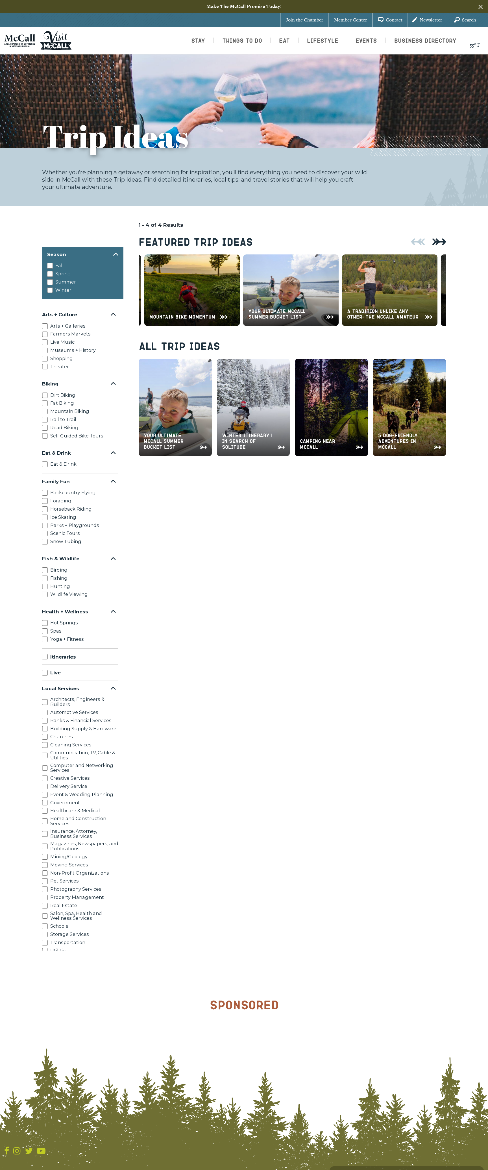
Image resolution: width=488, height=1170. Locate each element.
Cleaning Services (70, 745)
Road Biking (64, 427)
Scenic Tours (65, 533)
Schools (59, 926)
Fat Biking (62, 403)
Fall (59, 265)
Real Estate (63, 905)
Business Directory (425, 40)
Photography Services (75, 889)
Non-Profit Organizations (79, 872)
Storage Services (69, 934)
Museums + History (73, 350)
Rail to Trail (63, 419)
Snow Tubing (65, 541)
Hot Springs (64, 623)
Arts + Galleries (68, 325)
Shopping (61, 358)
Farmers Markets (70, 334)
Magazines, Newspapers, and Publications (84, 846)
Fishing (58, 578)
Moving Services (69, 865)
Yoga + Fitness (67, 639)
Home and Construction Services (78, 821)
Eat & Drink (63, 464)
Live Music (62, 342)
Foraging (60, 501)
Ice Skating (63, 517)
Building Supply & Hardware (83, 728)
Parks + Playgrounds (74, 525)
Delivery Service (68, 786)
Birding (58, 570)
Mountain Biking (69, 411)
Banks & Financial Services (81, 720)
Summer (65, 282)
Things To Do (242, 40)
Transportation (67, 942)
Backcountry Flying (73, 492)
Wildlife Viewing (69, 594)
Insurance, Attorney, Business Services (73, 833)
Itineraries (63, 656)
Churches (61, 736)
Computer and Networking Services (81, 767)
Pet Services (64, 881)
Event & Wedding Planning (81, 794)
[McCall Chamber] (19, 39)
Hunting (60, 586)
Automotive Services (74, 712)
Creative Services (70, 778)
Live (55, 673)
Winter (63, 290)
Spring (63, 273)
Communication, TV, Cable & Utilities (82, 755)
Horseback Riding (71, 509)
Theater (59, 366)
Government (65, 802)
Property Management (77, 897)
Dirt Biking (62, 395)
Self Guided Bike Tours (76, 435)
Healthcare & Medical (75, 810)
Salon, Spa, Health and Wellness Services (76, 915)
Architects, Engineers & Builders (77, 701)
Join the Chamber (304, 19)
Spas (56, 631)
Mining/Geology (69, 856)
